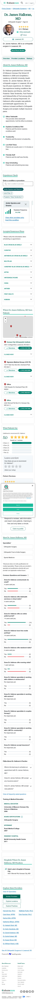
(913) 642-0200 (25, 370)
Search (21, 3)
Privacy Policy (28, 497)
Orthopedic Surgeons (20, 8)
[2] (9, 466)
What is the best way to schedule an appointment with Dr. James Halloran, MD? (16, 770)
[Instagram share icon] (24, 992)
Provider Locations (18, 58)
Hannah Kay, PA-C (9, 911)
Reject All (18, 505)
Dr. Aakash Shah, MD (10, 925)
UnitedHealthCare (11, 277)
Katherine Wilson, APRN (11, 922)
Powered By (5, 954)
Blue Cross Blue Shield (13, 245)
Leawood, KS (19, 39)
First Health (8, 294)
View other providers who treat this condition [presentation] (14, 218)
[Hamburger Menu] (5, 2)
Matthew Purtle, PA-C (26, 911)
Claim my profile (18, 529)
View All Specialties (9, 892)
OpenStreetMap (23, 337)
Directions (11, 348)
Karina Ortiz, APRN (9, 918)
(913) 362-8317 (25, 392)
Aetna (6, 272)
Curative (7, 250)
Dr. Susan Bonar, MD (10, 940)
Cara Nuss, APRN (9, 914)
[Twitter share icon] (29, 992)
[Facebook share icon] (21, 992)
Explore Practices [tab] (12, 906)
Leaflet (16, 337)
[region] (18, 500)
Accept (18, 509)
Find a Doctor (6, 8)
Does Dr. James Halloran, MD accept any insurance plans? (16, 779)
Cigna (6, 283)
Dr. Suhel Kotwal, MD (10, 936)
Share (25, 35)
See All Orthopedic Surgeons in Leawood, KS (17, 950)
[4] (16, 466)
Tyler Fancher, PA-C (25, 914)
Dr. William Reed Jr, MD (11, 944)
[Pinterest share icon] (32, 992)
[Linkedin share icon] (27, 992)
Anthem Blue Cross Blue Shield (15, 256)
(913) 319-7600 (25, 348)
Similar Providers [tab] (11, 896)
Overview (6, 58)
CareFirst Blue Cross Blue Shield (16, 267)
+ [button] (5, 318)
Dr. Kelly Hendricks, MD (11, 929)
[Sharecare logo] (18, 990)
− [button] (5, 321)
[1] (5, 466)
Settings (18, 513)
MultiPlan (8, 261)
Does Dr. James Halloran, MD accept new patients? (16, 787)
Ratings (29, 58)
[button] (28, 575)
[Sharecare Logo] (12, 2)
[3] (13, 466)
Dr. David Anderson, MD (11, 933)
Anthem (7, 288)
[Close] (32, 486)
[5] (20, 466)
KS (29, 8)
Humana (7, 299)
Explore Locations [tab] (12, 901)
